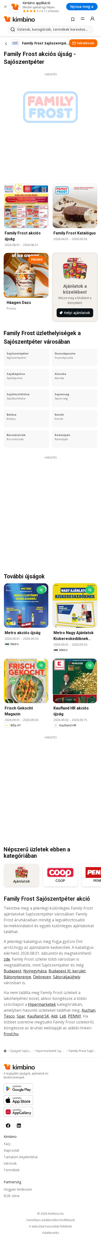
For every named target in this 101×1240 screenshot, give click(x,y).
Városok (10, 1163)
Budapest (12, 971)
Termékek (12, 1170)
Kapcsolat (11, 1150)
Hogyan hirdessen (18, 1189)
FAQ (7, 1144)
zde (7, 959)
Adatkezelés (50, 1233)
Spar (21, 1016)
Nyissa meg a (81, 6)
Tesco (9, 1016)
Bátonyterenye (17, 977)
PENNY (74, 1016)
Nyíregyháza (35, 971)
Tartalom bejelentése (21, 1157)
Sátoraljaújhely (66, 977)
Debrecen (42, 977)
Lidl (63, 1016)
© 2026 (50, 1214)
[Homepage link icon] (5, 1051)
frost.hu (11, 1033)
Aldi (54, 1016)
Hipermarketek (42, 1004)
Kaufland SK (38, 1016)
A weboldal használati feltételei (50, 1226)
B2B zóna (11, 1195)
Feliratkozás (85, 43)
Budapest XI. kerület (67, 971)
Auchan (88, 1010)
